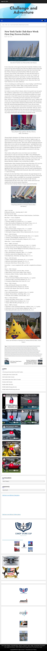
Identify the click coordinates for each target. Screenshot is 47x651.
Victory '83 (32, 355)
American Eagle (25, 346)
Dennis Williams (18, 349)
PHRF (38, 352)
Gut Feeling (20, 351)
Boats (5, 645)
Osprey (30, 352)
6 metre (12, 346)
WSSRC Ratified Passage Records (9, 387)
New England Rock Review (9, 647)
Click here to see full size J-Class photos (10, 495)
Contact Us (25, 645)
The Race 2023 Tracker (7, 382)
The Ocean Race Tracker (37, 647)
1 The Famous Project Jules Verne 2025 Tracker (12, 372)
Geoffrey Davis (7, 351)
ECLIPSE (27, 349)
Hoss (23, 351)
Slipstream (13, 355)
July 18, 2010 (10, 36)
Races (29, 645)
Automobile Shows (14, 645)
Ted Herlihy (27, 355)
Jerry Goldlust (27, 351)
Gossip (16, 351)
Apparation (31, 346)
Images (32, 645)
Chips (22, 347)
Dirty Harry (23, 349)
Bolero (11, 347)
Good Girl (12, 351)
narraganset (13, 352)
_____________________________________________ (12, 539)
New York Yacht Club (19, 352)
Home (2, 645)
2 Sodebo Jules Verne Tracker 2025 (10, 374)
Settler (10, 355)
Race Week (10, 354)
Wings (36, 355)
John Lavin (32, 351)
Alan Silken (20, 346)
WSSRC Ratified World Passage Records (11, 389)
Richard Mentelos (35, 354)
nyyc (27, 352)
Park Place (34, 352)
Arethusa (38, 346)
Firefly (33, 349)
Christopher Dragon (27, 347)
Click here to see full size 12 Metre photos (11, 514)
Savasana (6, 355)
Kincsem (38, 351)
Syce (23, 355)
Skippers (8, 645)
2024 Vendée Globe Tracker (8, 377)
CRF (36, 347)
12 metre (9, 346)
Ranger (14, 354)
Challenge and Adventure (23, 10)
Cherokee (18, 347)
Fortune (36, 349)
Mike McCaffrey (7, 352)
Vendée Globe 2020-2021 (7, 384)
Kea (35, 351)
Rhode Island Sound (28, 354)
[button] (1, 20)
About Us (20, 645)
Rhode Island (22, 354)
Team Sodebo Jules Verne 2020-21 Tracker (11, 379)
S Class (40, 354)
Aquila (35, 346)
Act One (16, 346)
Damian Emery (7, 349)
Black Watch (7, 347)
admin (6, 36)
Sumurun (20, 355)
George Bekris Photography (39, 645)
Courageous (33, 347)
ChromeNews (28, 649)
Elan (30, 349)
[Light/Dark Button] (43, 20)
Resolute (18, 354)
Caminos (14, 347)
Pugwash (6, 354)
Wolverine (39, 355)
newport (25, 352)
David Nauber (13, 349)
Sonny (17, 355)
